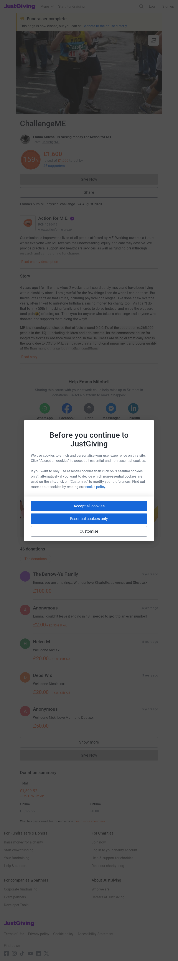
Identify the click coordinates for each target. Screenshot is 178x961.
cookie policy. (95, 487)
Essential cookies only (89, 518)
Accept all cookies (89, 506)
